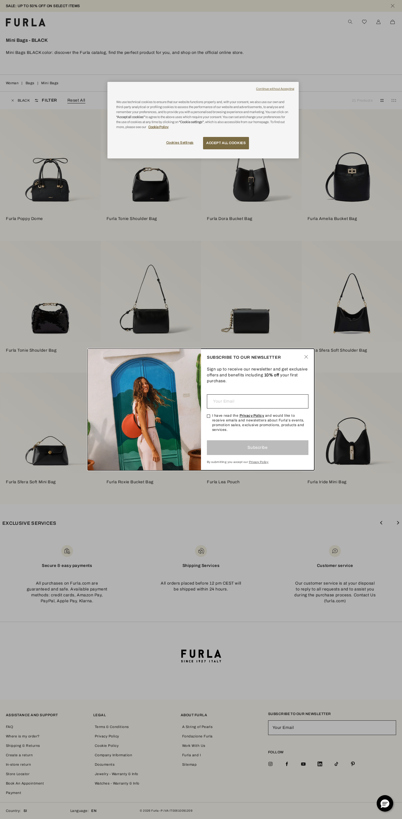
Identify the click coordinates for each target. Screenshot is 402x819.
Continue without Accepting (275, 88)
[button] (385, 803)
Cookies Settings (180, 142)
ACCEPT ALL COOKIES (226, 143)
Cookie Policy (158, 127)
